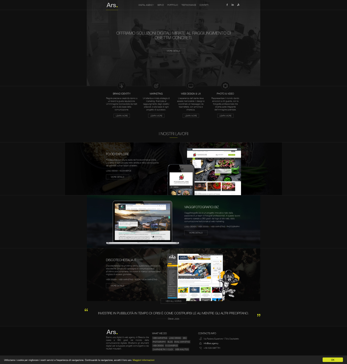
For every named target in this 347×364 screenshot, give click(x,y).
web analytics (182, 349)
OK (332, 359)
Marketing (156, 93)
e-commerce (172, 345)
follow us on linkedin (232, 4)
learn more (122, 116)
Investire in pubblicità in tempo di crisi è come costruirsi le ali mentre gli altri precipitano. (173, 313)
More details (173, 51)
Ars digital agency (112, 5)
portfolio (172, 5)
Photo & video (225, 93)
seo (185, 338)
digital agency (146, 5)
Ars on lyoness (238, 4)
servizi (160, 5)
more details (117, 177)
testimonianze (188, 5)
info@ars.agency (211, 343)
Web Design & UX (191, 93)
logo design (175, 338)
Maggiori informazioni (143, 360)
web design (158, 345)
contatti (204, 5)
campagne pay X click (163, 349)
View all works (173, 301)
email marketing (182, 342)
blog (170, 342)
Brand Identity (122, 93)
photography (159, 342)
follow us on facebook (227, 4)
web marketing (160, 338)
